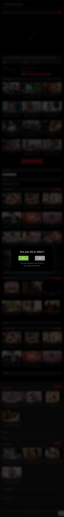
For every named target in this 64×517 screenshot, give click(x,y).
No (40, 258)
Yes (23, 258)
